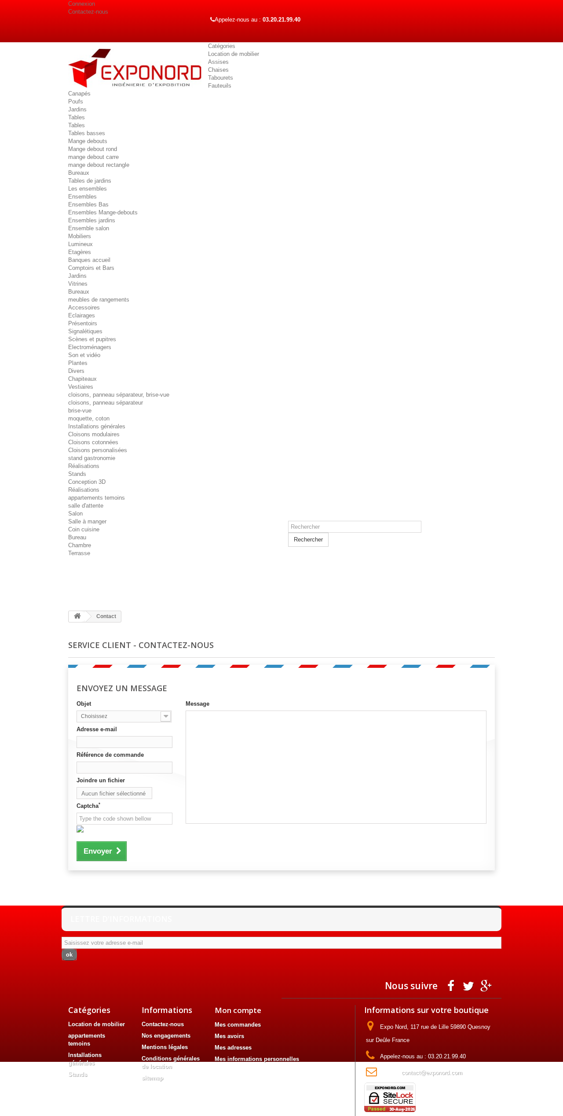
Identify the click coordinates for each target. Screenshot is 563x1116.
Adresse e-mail (97, 729)
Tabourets (220, 77)
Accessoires (84, 307)
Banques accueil (89, 260)
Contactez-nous (88, 11)
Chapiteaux (82, 379)
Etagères (79, 252)
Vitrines (78, 283)
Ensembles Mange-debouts (103, 212)
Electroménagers (89, 347)
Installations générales (96, 426)
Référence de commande (110, 754)
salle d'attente (85, 505)
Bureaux (78, 172)
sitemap (152, 1078)
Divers (76, 371)
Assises (218, 62)
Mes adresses (233, 1047)
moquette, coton (89, 418)
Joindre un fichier (101, 780)
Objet (84, 703)
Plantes (78, 363)
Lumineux (80, 244)
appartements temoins (96, 497)
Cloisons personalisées (97, 450)
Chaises (218, 69)
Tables (76, 117)
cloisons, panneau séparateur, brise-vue (118, 394)
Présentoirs (82, 323)
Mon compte (238, 1010)
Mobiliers (79, 236)
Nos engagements (166, 1035)
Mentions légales (165, 1047)
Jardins (77, 109)
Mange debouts (87, 141)
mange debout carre (93, 157)
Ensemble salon (88, 228)
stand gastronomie (91, 458)
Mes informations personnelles (257, 1059)
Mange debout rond (92, 149)
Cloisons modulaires (94, 434)
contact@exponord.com (432, 1072)
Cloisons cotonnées (93, 442)
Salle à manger (87, 521)
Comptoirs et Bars (91, 268)
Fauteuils (219, 85)
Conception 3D (87, 482)
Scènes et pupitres (92, 339)
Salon (75, 513)
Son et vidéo (84, 355)
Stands (77, 474)
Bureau (77, 537)
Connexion (81, 3)
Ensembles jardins (91, 220)
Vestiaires (80, 386)
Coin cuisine (83, 529)
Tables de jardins (89, 180)
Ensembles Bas (88, 204)
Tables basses (86, 133)
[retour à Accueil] (77, 616)
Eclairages (81, 315)
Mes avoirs (229, 1036)
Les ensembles (87, 188)
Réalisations (83, 466)
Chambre (79, 545)
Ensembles (82, 196)
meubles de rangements (98, 299)
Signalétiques (85, 331)
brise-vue (79, 410)
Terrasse (79, 553)
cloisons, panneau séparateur (105, 402)
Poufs (75, 101)
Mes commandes (238, 1024)
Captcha (88, 805)
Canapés (79, 93)
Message (197, 703)
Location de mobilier (233, 54)
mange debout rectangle (98, 165)
